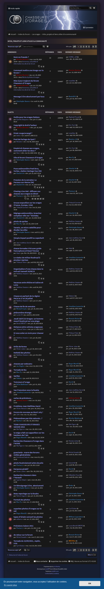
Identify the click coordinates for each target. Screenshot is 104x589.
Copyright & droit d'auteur (25, 125)
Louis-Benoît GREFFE (76, 526)
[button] (74, 46)
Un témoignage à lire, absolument (29, 485)
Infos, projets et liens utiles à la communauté (27, 41)
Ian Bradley (57, 566)
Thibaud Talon (21, 262)
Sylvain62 (72, 463)
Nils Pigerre (20, 429)
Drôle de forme (20, 346)
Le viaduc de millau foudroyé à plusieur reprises (27, 258)
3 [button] (83, 46)
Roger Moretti (74, 364)
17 (32, 198)
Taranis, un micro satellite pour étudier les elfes (27, 228)
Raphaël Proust (74, 117)
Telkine (19, 378)
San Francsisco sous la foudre (26, 390)
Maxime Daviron (22, 59)
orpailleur (72, 81)
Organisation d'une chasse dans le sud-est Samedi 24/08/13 (28, 270)
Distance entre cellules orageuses (28, 327)
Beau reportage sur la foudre (26, 493)
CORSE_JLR (73, 57)
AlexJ (18, 153)
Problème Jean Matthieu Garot (27, 406)
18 (35, 198)
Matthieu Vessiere (75, 221)
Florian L (19, 196)
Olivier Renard (21, 408)
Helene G (72, 296)
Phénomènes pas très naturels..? (28, 418)
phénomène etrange (22, 312)
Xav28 (71, 382)
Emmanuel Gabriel (22, 457)
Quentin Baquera (22, 119)
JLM (17, 414)
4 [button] (86, 46)
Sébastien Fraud (74, 475)
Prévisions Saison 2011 (23, 526)
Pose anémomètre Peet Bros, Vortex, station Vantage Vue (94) (28, 169)
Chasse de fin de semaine (24, 306)
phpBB (47, 569)
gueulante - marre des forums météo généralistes (26, 453)
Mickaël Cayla (21, 309)
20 (40, 198)
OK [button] (89, 584)
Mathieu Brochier (22, 85)
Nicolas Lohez (73, 441)
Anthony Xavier (21, 400)
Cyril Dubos (73, 508)
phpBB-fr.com (55, 571)
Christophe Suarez (23, 101)
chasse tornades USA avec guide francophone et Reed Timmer (27, 249)
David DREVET (21, 323)
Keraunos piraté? (21, 469)
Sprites (17, 376)
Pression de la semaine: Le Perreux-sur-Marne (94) (25, 181)
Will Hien (72, 541)
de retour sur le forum (23, 535)
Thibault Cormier (22, 207)
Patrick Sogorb (21, 496)
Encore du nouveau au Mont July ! (28, 412)
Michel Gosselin (74, 452)
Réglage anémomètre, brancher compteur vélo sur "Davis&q (27, 214)
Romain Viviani (74, 318)
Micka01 (19, 142)
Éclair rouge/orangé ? (23, 133)
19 (38, 198)
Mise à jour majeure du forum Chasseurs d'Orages (26, 82)
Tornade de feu (20, 370)
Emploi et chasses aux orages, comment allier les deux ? (27, 149)
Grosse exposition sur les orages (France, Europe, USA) (28, 204)
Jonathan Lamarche (76, 257)
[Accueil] (44, 17)
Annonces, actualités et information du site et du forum (26, 62)
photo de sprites (21, 221)
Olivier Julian (20, 349)
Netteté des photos (22, 352)
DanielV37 (72, 96)
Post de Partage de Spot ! (25, 139)
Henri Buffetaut (22, 384)
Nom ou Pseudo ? (21, 57)
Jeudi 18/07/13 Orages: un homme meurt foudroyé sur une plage (28, 319)
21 (43, 198)
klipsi (18, 253)
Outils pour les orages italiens (27, 117)
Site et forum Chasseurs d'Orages (28, 157)
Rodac (71, 485)
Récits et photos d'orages (30, 77)
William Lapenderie (76, 517)
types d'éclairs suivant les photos (28, 517)
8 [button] (93, 46)
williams (19, 519)
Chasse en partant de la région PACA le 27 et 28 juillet (27, 297)
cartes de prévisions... (23, 398)
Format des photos (22, 499)
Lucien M (19, 315)
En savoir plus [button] (10, 585)
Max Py (71, 157)
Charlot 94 (20, 173)
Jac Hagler (20, 366)
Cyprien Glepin (21, 480)
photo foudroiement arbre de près (28, 463)
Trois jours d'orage (22, 382)
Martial (19, 421)
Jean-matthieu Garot (23, 243)
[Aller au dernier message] (78, 57)
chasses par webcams (23, 364)
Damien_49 (73, 139)
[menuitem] (88, 28)
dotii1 (18, 135)
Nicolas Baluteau (75, 418)
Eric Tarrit (72, 125)
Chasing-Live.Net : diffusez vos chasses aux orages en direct (27, 192)
